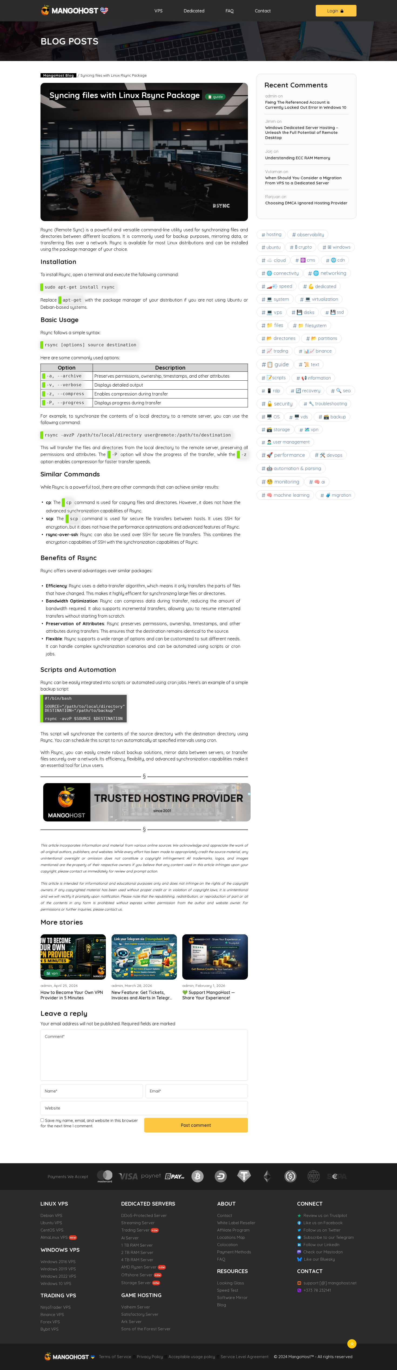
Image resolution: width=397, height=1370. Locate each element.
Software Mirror (232, 1297)
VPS (158, 10)
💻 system (278, 299)
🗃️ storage (278, 429)
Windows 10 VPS (56, 1283)
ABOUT (226, 1203)
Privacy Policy (150, 1356)
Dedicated (194, 10)
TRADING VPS (58, 1295)
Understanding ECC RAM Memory (297, 157)
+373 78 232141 (317, 1290)
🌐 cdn (338, 260)
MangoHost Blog (58, 75)
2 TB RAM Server (137, 1252)
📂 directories (281, 338)
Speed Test (227, 1290)
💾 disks (305, 312)
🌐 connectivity (283, 273)
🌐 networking (329, 273)
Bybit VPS (50, 1329)
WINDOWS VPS (60, 1249)
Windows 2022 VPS (58, 1276)
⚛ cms (307, 260)
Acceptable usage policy (192, 1356)
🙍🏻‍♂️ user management (288, 442)
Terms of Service (115, 1356)
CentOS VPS (52, 1230)
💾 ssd (337, 312)
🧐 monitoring (283, 481)
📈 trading (277, 351)
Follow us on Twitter (322, 1230)
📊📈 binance (318, 351)
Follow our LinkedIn (321, 1244)
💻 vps (274, 312)
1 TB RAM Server (137, 1245)
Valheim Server (135, 1307)
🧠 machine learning (288, 495)
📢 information (316, 378)
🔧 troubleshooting (328, 403)
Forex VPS (50, 1321)
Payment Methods (234, 1251)
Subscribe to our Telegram (329, 1237)
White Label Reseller (236, 1222)
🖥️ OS (273, 417)
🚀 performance (286, 455)
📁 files (275, 325)
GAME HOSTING (141, 1295)
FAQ (230, 10)
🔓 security (279, 403)
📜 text (311, 364)
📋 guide (215, 96)
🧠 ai (319, 482)
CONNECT (310, 1203)
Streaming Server (138, 1222)
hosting (274, 234)
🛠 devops (331, 455)
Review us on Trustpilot (325, 1215)
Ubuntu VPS (51, 1222)
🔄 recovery (308, 390)
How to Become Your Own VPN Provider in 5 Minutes (72, 995)
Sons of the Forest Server (146, 1328)
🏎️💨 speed (279, 286)
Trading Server (135, 1230)
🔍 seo (343, 390)
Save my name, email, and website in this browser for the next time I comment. (89, 1123)
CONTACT (310, 1271)
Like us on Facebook (323, 1222)
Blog (221, 1304)
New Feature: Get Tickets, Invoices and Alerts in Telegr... (142, 995)
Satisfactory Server (140, 1314)
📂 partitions (324, 338)
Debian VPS (51, 1215)
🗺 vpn (52, 973)
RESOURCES (232, 1271)
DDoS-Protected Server (144, 1215)
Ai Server (130, 1237)
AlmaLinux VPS (54, 1237)
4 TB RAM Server (137, 1259)
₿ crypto (303, 247)
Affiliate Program (233, 1230)
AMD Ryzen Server (139, 1267)
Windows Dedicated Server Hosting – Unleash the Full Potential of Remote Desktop (301, 132)
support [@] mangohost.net (330, 1283)
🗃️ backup (335, 417)
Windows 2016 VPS (58, 1261)
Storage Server (136, 1282)
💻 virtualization (321, 299)
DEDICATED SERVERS (148, 1203)
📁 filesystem (312, 325)
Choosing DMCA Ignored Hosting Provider (306, 203)
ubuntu (274, 247)
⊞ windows (339, 247)
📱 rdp (273, 390)
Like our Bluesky (319, 1259)
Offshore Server (137, 1274)
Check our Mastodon (323, 1251)
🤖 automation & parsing (294, 468)
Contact (263, 10)
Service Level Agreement (244, 1356)
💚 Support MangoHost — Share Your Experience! (208, 995)
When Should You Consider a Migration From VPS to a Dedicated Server (303, 180)
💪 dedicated (322, 286)
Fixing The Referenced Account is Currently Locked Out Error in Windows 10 (305, 105)
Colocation (227, 1244)
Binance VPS (52, 1314)
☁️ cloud (276, 260)
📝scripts (276, 377)
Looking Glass (230, 1283)
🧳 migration (338, 495)
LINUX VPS (54, 1203)
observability (310, 234)
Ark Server (131, 1321)
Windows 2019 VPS (58, 1268)
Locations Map (231, 1237)
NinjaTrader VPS (56, 1307)
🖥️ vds (301, 417)
